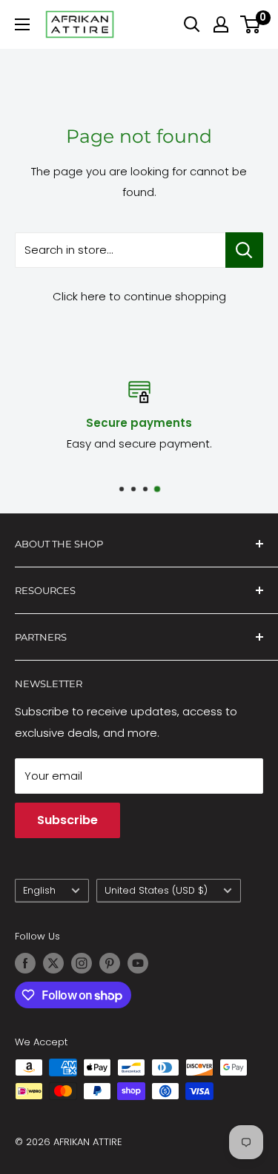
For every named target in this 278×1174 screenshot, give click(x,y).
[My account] (221, 24)
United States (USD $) (156, 890)
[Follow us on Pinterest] (109, 963)
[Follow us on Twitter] (53, 963)
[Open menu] (22, 24)
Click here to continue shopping (139, 296)
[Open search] (192, 24)
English (39, 890)
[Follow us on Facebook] (25, 963)
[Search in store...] (244, 250)
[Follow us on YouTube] (138, 963)
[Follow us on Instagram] (81, 963)
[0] (251, 24)
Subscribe (67, 820)
